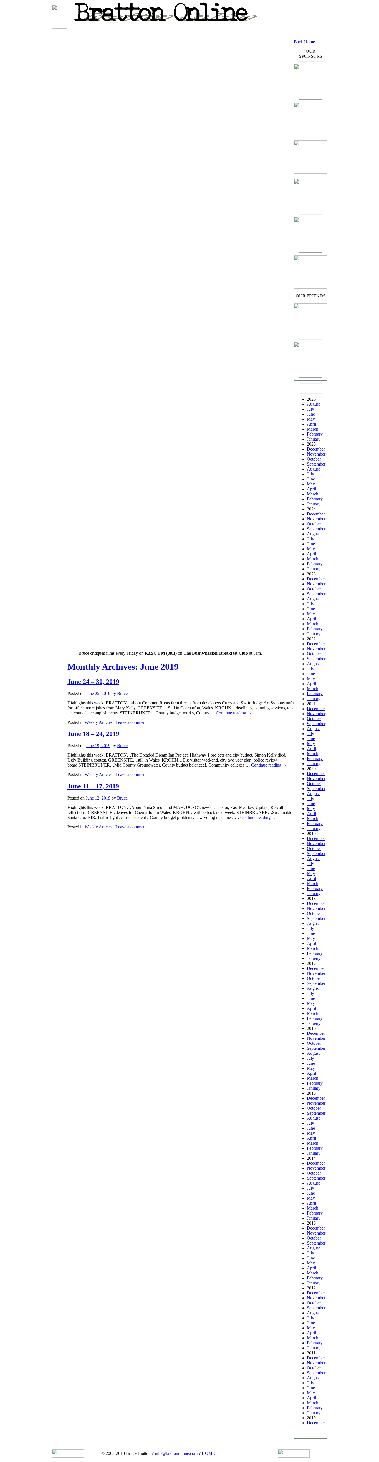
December (316, 449)
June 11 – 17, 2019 (93, 786)
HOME (208, 1453)
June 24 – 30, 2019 (93, 681)
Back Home (304, 41)
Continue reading (234, 712)
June (311, 414)
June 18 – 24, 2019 (93, 733)
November (316, 454)
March (312, 429)
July (310, 409)
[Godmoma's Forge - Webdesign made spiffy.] (310, 210)
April (311, 424)
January (313, 439)
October (314, 459)
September (316, 464)
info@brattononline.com (176, 1453)
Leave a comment (130, 722)
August (313, 404)
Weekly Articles (98, 722)
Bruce (122, 693)
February (315, 434)
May (311, 419)
